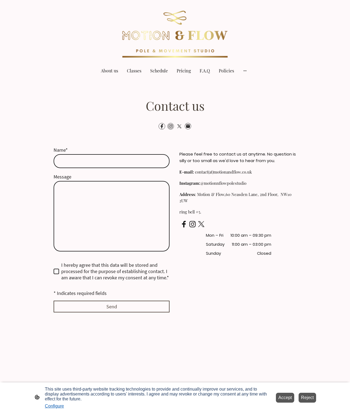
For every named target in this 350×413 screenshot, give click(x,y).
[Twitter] (179, 126)
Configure (54, 406)
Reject (307, 397)
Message (62, 177)
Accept (285, 397)
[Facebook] (162, 126)
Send (111, 306)
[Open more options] (245, 70)
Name (61, 150)
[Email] (188, 126)
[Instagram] (170, 126)
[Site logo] (175, 31)
